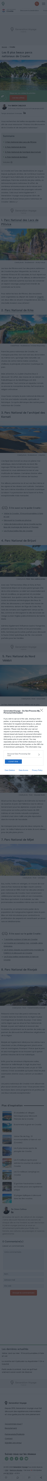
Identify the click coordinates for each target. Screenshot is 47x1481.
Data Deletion (10, 770)
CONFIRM (13, 762)
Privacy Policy (37, 770)
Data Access (23, 770)
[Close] (42, 711)
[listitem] (23, 754)
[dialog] (23, 740)
